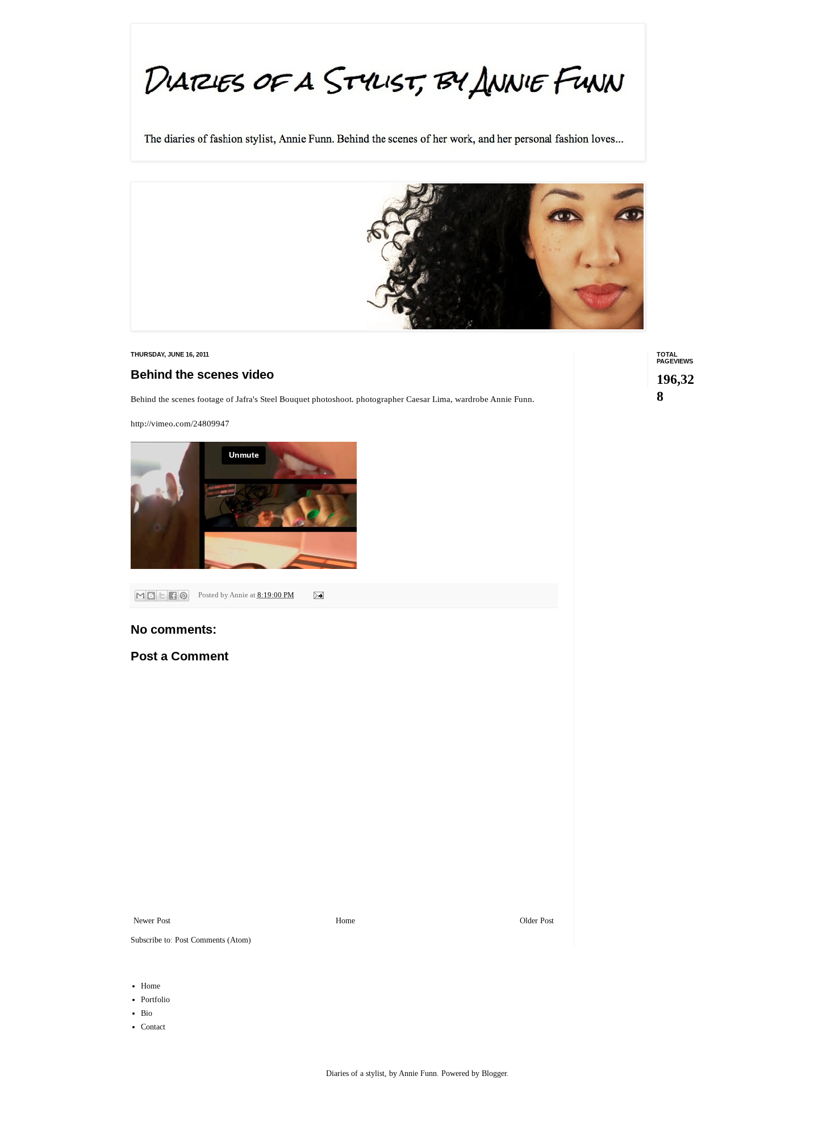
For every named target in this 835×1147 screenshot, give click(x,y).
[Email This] (140, 595)
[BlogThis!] (151, 595)
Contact (153, 1027)
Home (345, 920)
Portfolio (155, 999)
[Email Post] (317, 595)
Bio (146, 1013)
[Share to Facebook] (172, 595)
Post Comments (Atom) (213, 940)
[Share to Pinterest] (183, 595)
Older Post (537, 920)
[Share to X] (162, 595)
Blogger (494, 1073)
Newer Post (151, 920)
